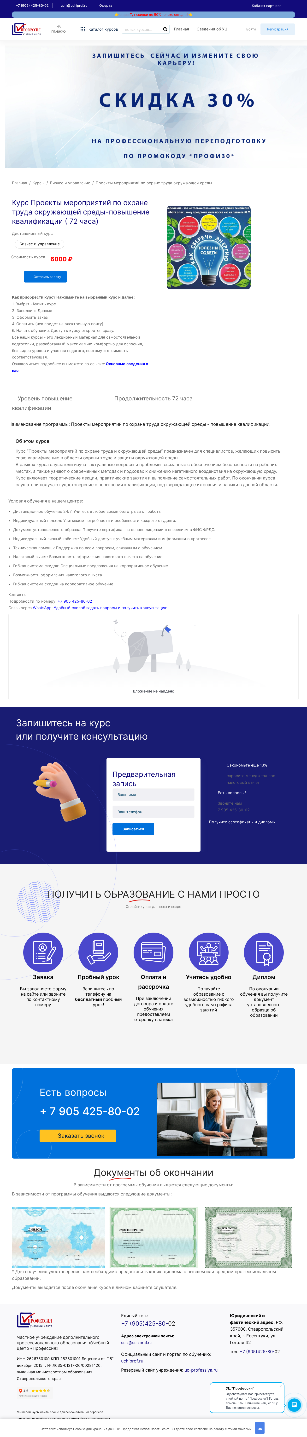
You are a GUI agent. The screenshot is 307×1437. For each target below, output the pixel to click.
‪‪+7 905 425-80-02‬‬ (75, 601)
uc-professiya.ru (201, 1370)
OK (260, 1429)
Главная (19, 182)
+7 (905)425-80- (144, 1323)
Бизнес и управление (70, 182)
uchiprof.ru (132, 1360)
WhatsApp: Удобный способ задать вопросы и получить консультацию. (100, 607)
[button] (78, 1136)
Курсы (38, 182)
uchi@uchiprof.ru (136, 1342)
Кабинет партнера (267, 6)
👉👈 (153, 14)
